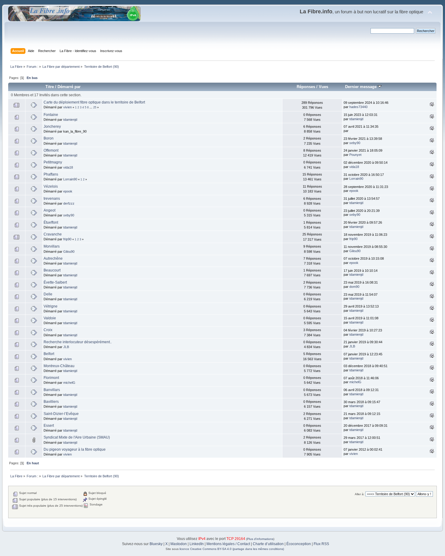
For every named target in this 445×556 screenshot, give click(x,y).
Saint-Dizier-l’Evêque (61, 414)
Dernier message (361, 86)
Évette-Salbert (55, 282)
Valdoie (50, 318)
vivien (67, 107)
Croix (48, 330)
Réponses (306, 86)
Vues (323, 86)
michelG (69, 382)
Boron (49, 138)
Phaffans (51, 174)
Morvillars (52, 246)
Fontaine (51, 115)
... (91, 107)
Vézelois (51, 186)
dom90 (354, 286)
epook (67, 191)
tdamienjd (70, 119)
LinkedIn (197, 544)
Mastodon (178, 544)
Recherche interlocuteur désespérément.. (78, 342)
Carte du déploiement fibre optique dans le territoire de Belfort (94, 102)
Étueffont (51, 222)
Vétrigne (51, 306)
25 (94, 107)
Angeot (49, 210)
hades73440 (358, 107)
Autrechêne (53, 258)
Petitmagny (53, 162)
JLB (66, 347)
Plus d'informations (260, 539)
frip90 (67, 239)
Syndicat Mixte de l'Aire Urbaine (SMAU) (77, 437)
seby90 (354, 143)
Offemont (51, 150)
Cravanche (53, 234)
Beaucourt (52, 270)
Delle (48, 294)
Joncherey (52, 126)
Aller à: (359, 494)
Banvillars (52, 390)
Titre (49, 86)
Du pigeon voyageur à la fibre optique (75, 449)
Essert (49, 425)
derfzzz (68, 203)
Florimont (51, 378)
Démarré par (69, 86)
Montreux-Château (59, 366)
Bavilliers (51, 402)
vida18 (68, 167)
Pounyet (355, 154)
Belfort (49, 354)
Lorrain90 (70, 179)
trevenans (52, 198)
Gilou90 (68, 251)
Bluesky (156, 544)
